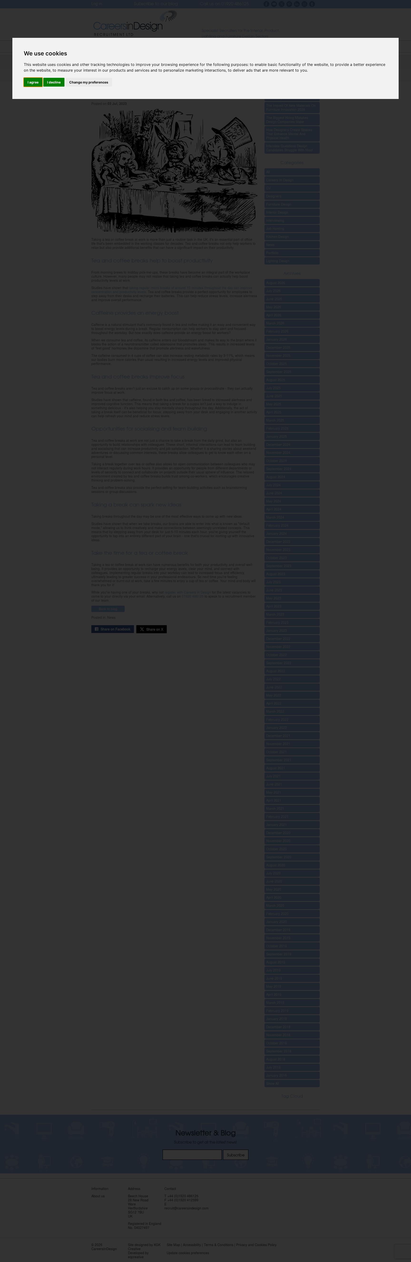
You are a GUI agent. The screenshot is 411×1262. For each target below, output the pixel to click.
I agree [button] (33, 82)
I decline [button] (54, 82)
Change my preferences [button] (88, 82)
